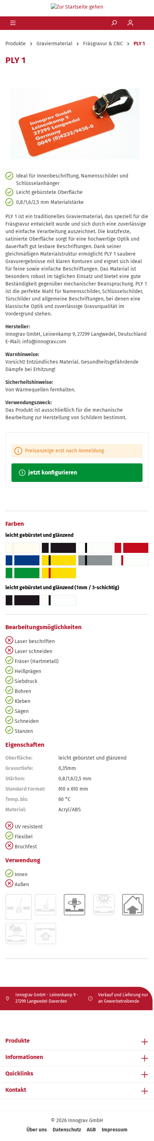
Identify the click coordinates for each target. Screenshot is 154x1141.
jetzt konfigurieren (52, 472)
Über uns (37, 1130)
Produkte (17, 1040)
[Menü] (13, 23)
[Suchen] (114, 23)
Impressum (114, 1130)
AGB (91, 1130)
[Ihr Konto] (131, 23)
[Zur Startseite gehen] (77, 7)
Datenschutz (67, 1130)
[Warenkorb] (144, 23)
